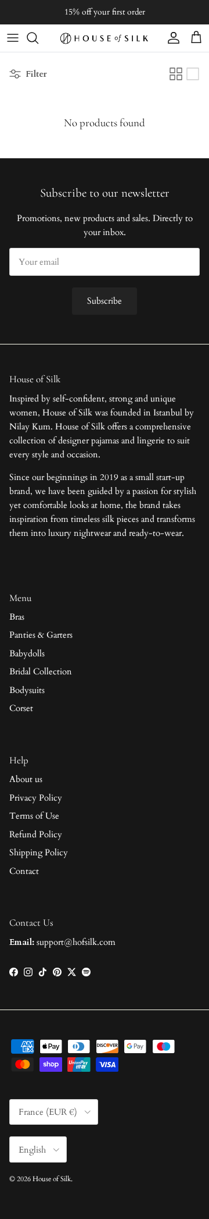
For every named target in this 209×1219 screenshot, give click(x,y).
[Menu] (13, 38)
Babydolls (27, 653)
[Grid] (176, 74)
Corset (21, 708)
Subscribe (104, 301)
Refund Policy (35, 834)
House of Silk (52, 1179)
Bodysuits (27, 690)
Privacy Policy (35, 798)
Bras (16, 617)
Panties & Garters (41, 635)
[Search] (38, 38)
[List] (193, 74)
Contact (24, 871)
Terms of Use (34, 816)
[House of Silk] (104, 38)
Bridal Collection (40, 671)
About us (25, 779)
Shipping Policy (38, 852)
